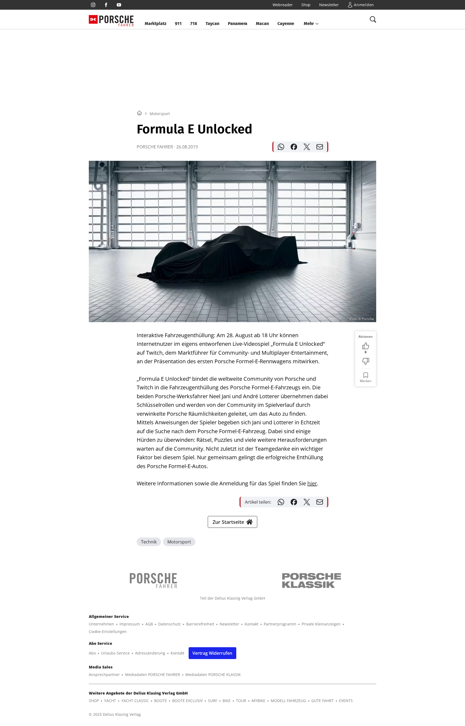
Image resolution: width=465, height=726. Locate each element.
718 (193, 23)
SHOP (94, 700)
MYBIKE (258, 700)
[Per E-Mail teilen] (319, 147)
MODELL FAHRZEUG (288, 700)
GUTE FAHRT (322, 700)
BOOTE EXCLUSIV (187, 700)
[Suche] (373, 19)
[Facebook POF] (106, 5)
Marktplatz (155, 23)
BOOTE (160, 700)
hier (312, 483)
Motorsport (160, 113)
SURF (212, 700)
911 (178, 23)
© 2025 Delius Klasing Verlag (115, 714)
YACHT (110, 700)
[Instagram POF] (93, 5)
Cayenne (285, 23)
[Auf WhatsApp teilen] (281, 147)
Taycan (212, 23)
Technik (149, 542)
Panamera (237, 23)
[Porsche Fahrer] (116, 19)
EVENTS (346, 700)
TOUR (241, 700)
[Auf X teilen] (307, 147)
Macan (262, 23)
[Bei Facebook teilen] (294, 147)
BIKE (227, 700)
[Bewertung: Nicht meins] (365, 361)
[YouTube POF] (119, 5)
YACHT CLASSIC (135, 700)
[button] (311, 23)
